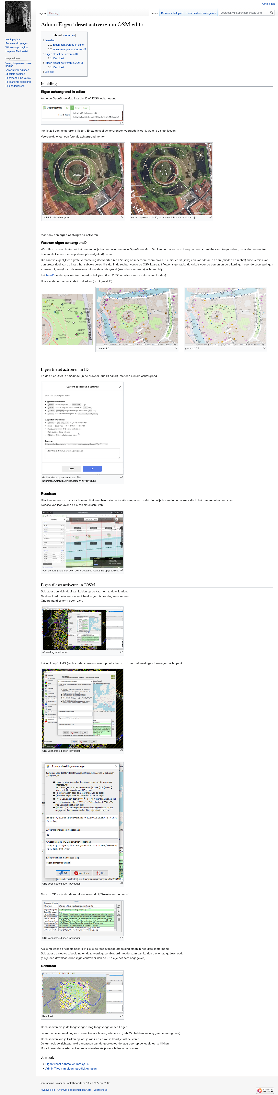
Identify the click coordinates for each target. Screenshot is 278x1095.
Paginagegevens (14, 86)
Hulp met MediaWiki (16, 51)
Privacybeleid (47, 1089)
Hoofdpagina (12, 39)
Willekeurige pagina (16, 47)
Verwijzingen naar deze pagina (18, 65)
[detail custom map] (67, 319)
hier (48, 275)
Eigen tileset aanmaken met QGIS (67, 1063)
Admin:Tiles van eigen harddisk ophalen (71, 1068)
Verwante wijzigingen (17, 70)
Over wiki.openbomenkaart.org (74, 1089)
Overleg (53, 13)
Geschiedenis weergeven (201, 13)
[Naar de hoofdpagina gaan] (18, 16)
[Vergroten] (121, 123)
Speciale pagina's (15, 74)
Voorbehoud (100, 1089)
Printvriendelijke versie (18, 78)
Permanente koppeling (18, 81)
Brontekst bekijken (172, 13)
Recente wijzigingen (16, 43)
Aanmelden (268, 3)
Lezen (154, 13)
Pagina (42, 13)
